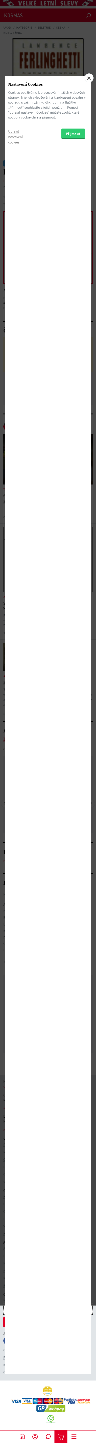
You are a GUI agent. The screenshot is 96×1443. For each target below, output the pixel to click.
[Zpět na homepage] (22, 1437)
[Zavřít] (89, 77)
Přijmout (73, 133)
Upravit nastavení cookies (15, 137)
